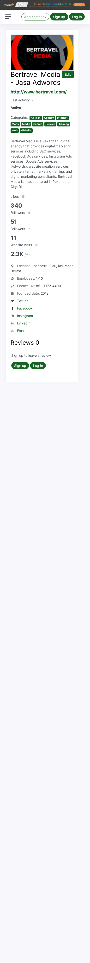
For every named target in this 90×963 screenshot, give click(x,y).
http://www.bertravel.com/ (39, 91)
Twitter (22, 301)
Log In (77, 17)
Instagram (25, 316)
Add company (35, 17)
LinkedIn (23, 323)
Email (21, 331)
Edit (68, 74)
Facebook (25, 308)
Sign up (59, 17)
